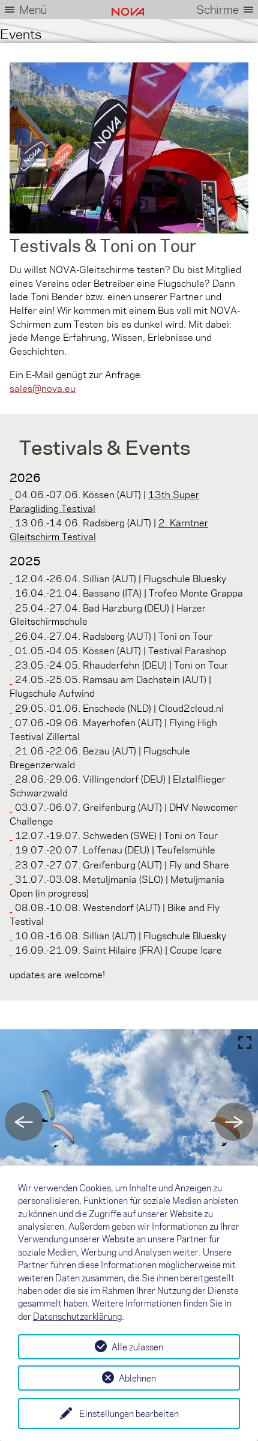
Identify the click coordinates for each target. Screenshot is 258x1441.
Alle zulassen (137, 1347)
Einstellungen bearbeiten (129, 1413)
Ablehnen (137, 1378)
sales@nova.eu (43, 388)
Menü (33, 9)
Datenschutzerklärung (77, 1316)
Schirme (217, 9)
